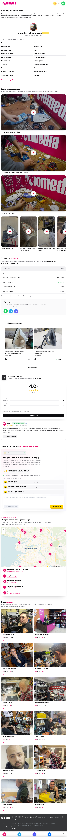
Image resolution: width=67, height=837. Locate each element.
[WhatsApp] (63, 3)
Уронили (4, 64)
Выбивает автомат (40, 71)
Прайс (14, 828)
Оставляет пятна (7, 75)
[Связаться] (4, 834)
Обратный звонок (11, 826)
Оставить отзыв (33, 415)
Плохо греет (38, 61)
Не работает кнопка (41, 64)
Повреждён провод (8, 53)
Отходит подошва (7, 71)
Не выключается (39, 53)
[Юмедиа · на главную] (9, 3)
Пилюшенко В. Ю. (41, 359)
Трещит (36, 75)
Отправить (55, 506)
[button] (33, 112)
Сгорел (36, 68)
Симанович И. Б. (11, 359)
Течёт (36, 50)
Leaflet (50, 566)
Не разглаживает (40, 57)
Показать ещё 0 (7, 80)
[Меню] (63, 834)
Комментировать (11, 436)
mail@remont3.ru (38, 825)
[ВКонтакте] (49, 834)
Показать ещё (32, 367)
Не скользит (5, 61)
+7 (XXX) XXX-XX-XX (9, 824)
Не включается (6, 43)
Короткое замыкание (8, 68)
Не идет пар (38, 46)
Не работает (5, 46)
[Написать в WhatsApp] (6, 311)
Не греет (37, 43)
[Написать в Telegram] (11, 311)
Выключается (6, 50)
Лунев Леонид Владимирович (30, 33)
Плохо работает (6, 57)
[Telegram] (19, 834)
